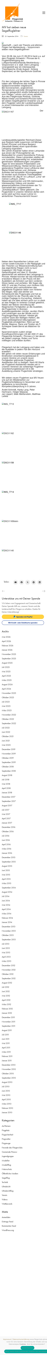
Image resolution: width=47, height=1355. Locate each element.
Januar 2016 (7, 853)
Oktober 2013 (8, 935)
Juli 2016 (5, 835)
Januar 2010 (7, 1112)
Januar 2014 (7, 922)
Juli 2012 (5, 987)
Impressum (7, 1339)
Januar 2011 (7, 1060)
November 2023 (9, 693)
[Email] (15, 582)
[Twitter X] (27, 582)
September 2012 (9, 978)
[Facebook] (21, 582)
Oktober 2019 (8, 758)
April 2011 (6, 1047)
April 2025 (6, 675)
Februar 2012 (7, 1008)
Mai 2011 (6, 1043)
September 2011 (8, 1026)
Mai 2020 (6, 745)
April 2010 (6, 1099)
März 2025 (7, 680)
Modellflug (6, 1164)
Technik (5, 1182)
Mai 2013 (6, 952)
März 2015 (6, 883)
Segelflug (6, 1177)
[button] (43, 12)
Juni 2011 (6, 1039)
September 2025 (9, 658)
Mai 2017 (6, 814)
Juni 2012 (6, 991)
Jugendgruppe (8, 1156)
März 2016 (6, 848)
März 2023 (7, 710)
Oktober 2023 (8, 697)
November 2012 (9, 969)
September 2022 (9, 723)
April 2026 (6, 641)
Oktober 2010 (8, 1073)
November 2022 (9, 714)
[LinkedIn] (39, 582)
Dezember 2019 (8, 749)
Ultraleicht (6, 1186)
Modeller (6, 1160)
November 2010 (9, 1069)
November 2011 (8, 1021)
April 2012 (6, 1000)
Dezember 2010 (8, 1064)
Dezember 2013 (8, 926)
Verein (26, 36)
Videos (4, 1199)
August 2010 (7, 1082)
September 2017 (9, 801)
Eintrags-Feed (7, 1221)
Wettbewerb (7, 1203)
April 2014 (6, 909)
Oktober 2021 (8, 736)
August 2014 (7, 892)
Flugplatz (5, 1130)
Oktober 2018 (8, 766)
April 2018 (6, 788)
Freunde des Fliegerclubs (12, 1147)
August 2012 (7, 982)
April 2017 (6, 818)
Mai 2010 (6, 1095)
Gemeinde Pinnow (9, 1152)
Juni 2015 (6, 870)
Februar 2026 (7, 645)
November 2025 (9, 654)
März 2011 (6, 1051)
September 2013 (9, 939)
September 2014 (9, 887)
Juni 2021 (6, 740)
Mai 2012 (6, 995)
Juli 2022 (6, 727)
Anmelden (6, 1217)
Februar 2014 (7, 917)
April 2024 (6, 688)
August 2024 (7, 684)
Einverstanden (27, 1348)
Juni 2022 (6, 732)
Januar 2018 (7, 792)
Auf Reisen (6, 1126)
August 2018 (7, 775)
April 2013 (6, 956)
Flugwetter (6, 1139)
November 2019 (9, 753)
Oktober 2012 (7, 974)
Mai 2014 (6, 904)
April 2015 (6, 879)
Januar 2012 (7, 1013)
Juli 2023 (6, 701)
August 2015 (7, 866)
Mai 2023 (6, 706)
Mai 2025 (6, 671)
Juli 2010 (5, 1086)
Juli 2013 (5, 943)
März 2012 (6, 1004)
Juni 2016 (6, 840)
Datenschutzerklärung (21, 1339)
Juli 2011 (5, 1034)
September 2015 (9, 861)
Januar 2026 (7, 649)
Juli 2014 (5, 896)
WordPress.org (8, 1230)
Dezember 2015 (8, 857)
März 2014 (6, 913)
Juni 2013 (6, 948)
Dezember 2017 (8, 796)
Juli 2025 (6, 667)
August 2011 (7, 1030)
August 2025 (7, 662)
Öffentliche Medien (10, 1173)
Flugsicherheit (7, 1134)
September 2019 (9, 762)
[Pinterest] (33, 582)
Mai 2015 (6, 874)
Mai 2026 (6, 636)
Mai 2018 (6, 783)
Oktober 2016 (8, 831)
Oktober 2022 (8, 719)
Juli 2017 (5, 809)
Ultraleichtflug (7, 1190)
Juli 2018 (5, 779)
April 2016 (6, 844)
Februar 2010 (7, 1108)
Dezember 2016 (8, 827)
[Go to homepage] (14, 12)
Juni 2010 (6, 1090)
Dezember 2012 (8, 965)
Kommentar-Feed (9, 1225)
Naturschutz (7, 1169)
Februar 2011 (7, 1056)
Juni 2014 (6, 900)
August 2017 (7, 805)
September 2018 (9, 770)
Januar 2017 (7, 822)
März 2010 (6, 1103)
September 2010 (9, 1077)
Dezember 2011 (8, 1017)
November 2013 (9, 930)
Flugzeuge (6, 1143)
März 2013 (6, 961)
